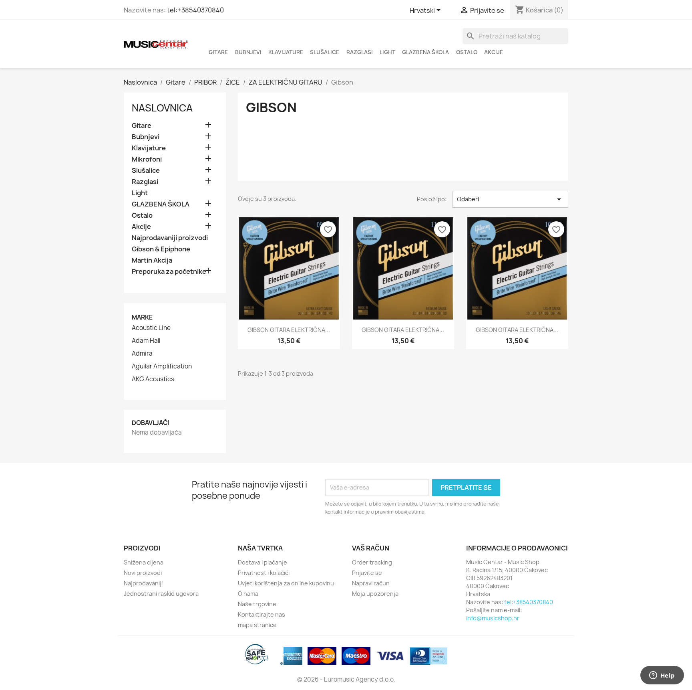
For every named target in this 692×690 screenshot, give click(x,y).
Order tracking (372, 562)
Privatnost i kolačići (264, 573)
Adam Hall (146, 341)
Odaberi (510, 199)
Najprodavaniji (143, 583)
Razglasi (359, 52)
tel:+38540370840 (195, 10)
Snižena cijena (143, 562)
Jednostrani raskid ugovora (161, 593)
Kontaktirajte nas (261, 614)
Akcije (493, 52)
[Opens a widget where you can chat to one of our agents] (662, 676)
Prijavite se (367, 573)
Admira (142, 354)
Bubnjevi (248, 52)
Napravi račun (371, 583)
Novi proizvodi (143, 573)
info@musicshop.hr (492, 618)
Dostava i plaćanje (262, 562)
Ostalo (466, 52)
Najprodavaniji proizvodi (170, 238)
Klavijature (285, 52)
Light (387, 52)
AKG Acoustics (153, 379)
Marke (142, 317)
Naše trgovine (257, 604)
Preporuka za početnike (169, 271)
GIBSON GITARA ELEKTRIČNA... (288, 330)
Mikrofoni (147, 159)
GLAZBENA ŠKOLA (425, 52)
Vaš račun (370, 548)
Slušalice (324, 52)
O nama (248, 593)
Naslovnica (162, 108)
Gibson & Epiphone (161, 249)
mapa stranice (257, 625)
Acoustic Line (151, 328)
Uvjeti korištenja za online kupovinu (286, 583)
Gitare (218, 52)
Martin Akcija (152, 260)
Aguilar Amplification (162, 366)
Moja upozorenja (375, 593)
